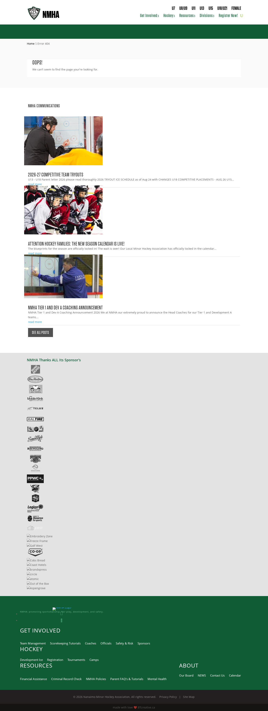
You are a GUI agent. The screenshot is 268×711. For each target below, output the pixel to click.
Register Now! (228, 16)
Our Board (186, 675)
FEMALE (236, 9)
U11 (193, 9)
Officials (105, 643)
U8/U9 (183, 9)
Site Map (189, 697)
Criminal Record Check (66, 679)
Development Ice (31, 660)
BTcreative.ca (146, 707)
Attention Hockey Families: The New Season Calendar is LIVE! (76, 244)
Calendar (235, 675)
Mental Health (157, 679)
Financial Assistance (33, 679)
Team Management (33, 643)
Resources (186, 16)
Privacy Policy (168, 697)
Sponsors (144, 643)
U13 (202, 9)
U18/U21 (222, 9)
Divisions (206, 16)
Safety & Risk (124, 643)
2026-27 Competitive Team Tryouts (55, 175)
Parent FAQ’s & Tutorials (126, 679)
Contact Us (217, 675)
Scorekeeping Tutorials (65, 643)
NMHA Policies (96, 679)
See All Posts (40, 332)
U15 (211, 9)
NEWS (202, 675)
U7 (173, 9)
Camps (94, 660)
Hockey (168, 16)
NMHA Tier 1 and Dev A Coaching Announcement (65, 307)
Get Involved (148, 16)
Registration (55, 660)
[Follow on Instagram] (61, 614)
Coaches (90, 643)
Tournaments (76, 660)
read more (35, 184)
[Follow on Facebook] (61, 620)
